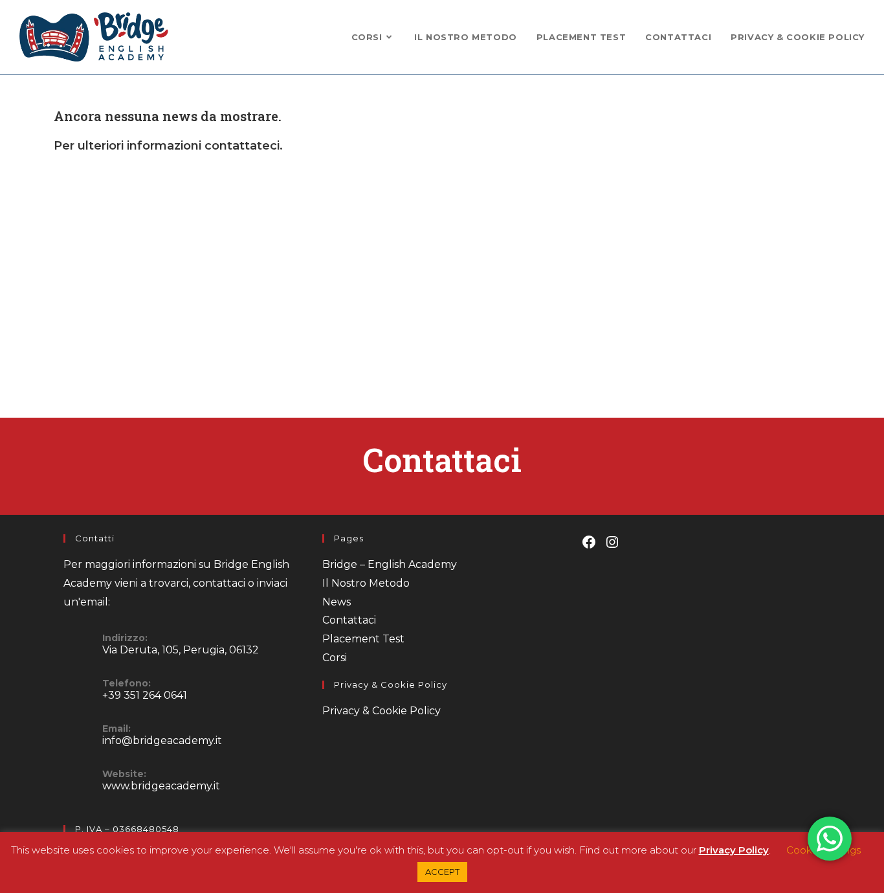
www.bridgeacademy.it (161, 786)
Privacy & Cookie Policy (381, 711)
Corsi (334, 657)
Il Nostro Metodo (366, 583)
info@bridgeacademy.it (162, 740)
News (336, 602)
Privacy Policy (734, 850)
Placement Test (363, 639)
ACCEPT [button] (442, 871)
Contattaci (349, 620)
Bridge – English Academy (389, 564)
